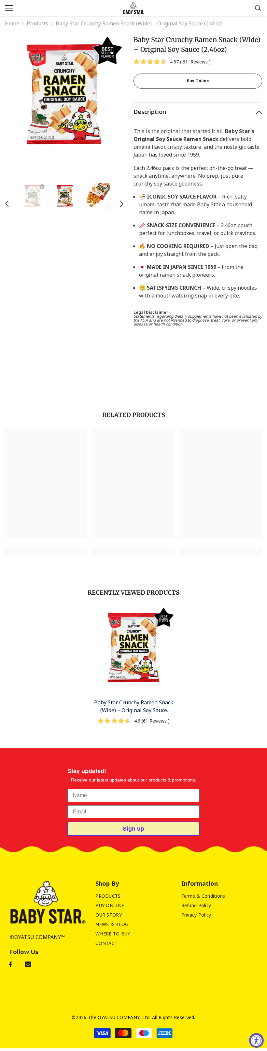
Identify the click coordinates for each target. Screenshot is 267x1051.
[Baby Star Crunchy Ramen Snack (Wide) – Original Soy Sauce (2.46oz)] (133, 647)
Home (12, 23)
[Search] (258, 8)
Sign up (133, 828)
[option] (64, 94)
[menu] (9, 8)
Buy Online (198, 81)
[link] (46, 552)
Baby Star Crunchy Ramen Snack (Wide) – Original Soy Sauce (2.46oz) (133, 706)
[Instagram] (28, 964)
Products (37, 23)
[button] (7, 204)
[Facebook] (10, 964)
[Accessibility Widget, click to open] (256, 1040)
